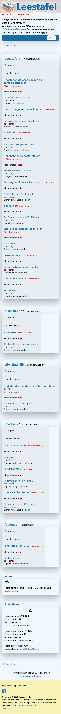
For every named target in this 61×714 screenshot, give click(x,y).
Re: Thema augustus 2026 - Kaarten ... (22, 217)
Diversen (11, 424)
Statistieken (12, 604)
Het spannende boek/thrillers (22, 156)
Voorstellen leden (15, 445)
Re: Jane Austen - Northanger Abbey (22, 344)
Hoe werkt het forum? (17, 492)
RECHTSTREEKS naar (17, 546)
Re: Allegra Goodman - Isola (17, 97)
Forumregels (11, 469)
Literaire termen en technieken (23, 228)
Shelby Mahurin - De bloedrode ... (20, 194)
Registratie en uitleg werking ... (18, 480)
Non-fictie (10, 132)
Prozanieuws (12, 255)
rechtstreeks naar (12, 558)
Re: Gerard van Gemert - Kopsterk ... (21, 121)
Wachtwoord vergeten (14, 29)
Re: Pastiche (10, 243)
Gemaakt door (27, 676)
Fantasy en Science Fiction (21, 182)
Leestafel (11, 58)
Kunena (37, 676)
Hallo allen (8, 457)
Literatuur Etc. (15, 364)
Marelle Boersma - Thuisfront (18, 170)
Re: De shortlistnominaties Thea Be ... (22, 267)
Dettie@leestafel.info (27, 705)
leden (8, 576)
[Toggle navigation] (6, 38)
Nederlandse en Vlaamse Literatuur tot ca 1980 (30, 387)
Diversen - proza (14, 278)
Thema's (9, 205)
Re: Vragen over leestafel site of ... (21, 504)
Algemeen (11, 524)
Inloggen (6, 708)
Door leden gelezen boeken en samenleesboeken (23, 81)
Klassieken (12, 310)
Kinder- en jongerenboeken (21, 109)
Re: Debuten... (11, 290)
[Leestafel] (29, 6)
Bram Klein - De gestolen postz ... (20, 144)
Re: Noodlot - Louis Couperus (18, 403)
